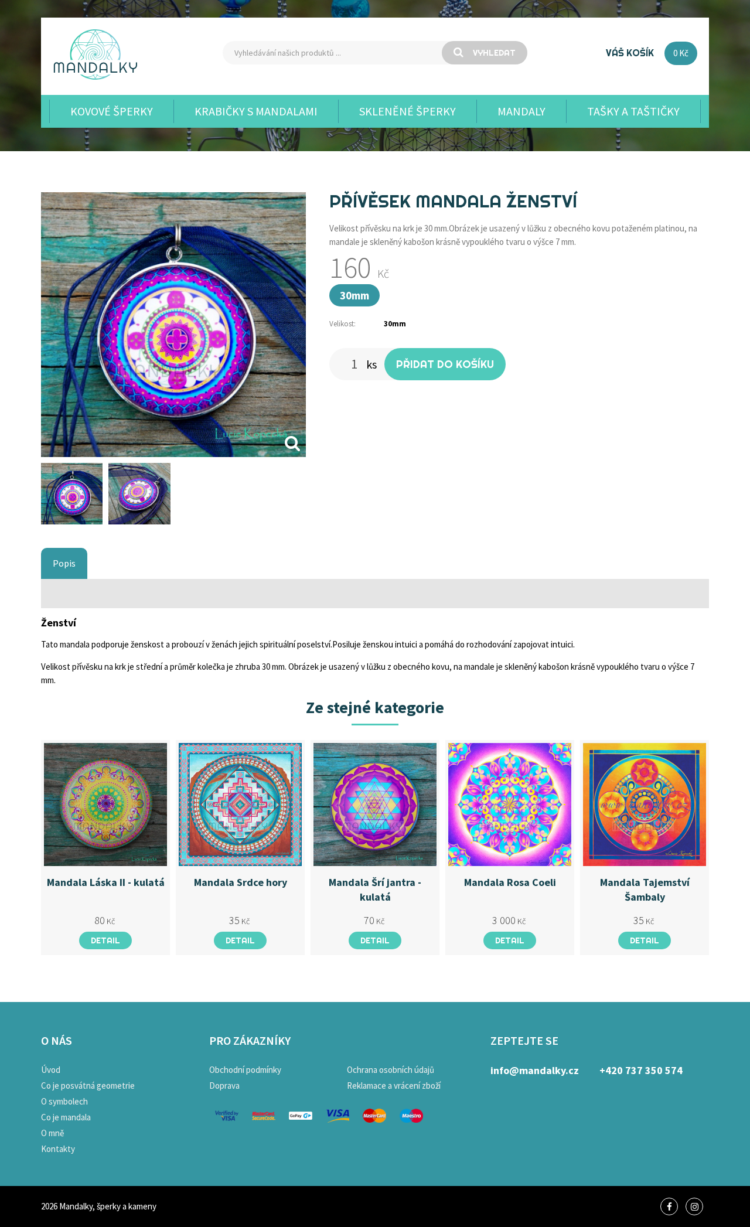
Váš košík (630, 53)
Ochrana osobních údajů (390, 1069)
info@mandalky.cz (534, 1070)
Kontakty (58, 1148)
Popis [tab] (64, 563)
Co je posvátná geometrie (88, 1085)
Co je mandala (66, 1117)
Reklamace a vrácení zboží (394, 1085)
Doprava (224, 1085)
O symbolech (64, 1101)
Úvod (50, 1069)
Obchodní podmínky (245, 1069)
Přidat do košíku (445, 364)
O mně (52, 1133)
